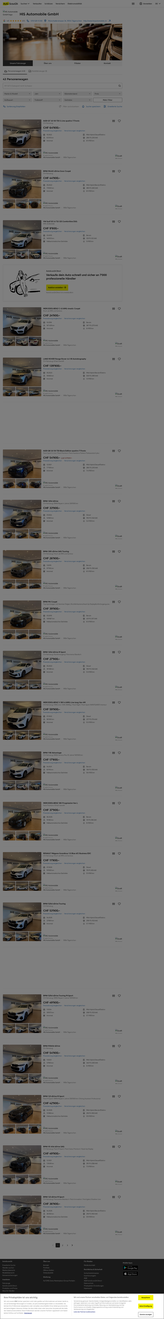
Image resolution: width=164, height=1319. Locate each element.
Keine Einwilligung (146, 1306)
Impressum (28, 1313)
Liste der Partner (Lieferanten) (84, 1312)
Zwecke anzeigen (146, 1314)
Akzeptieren (145, 1298)
